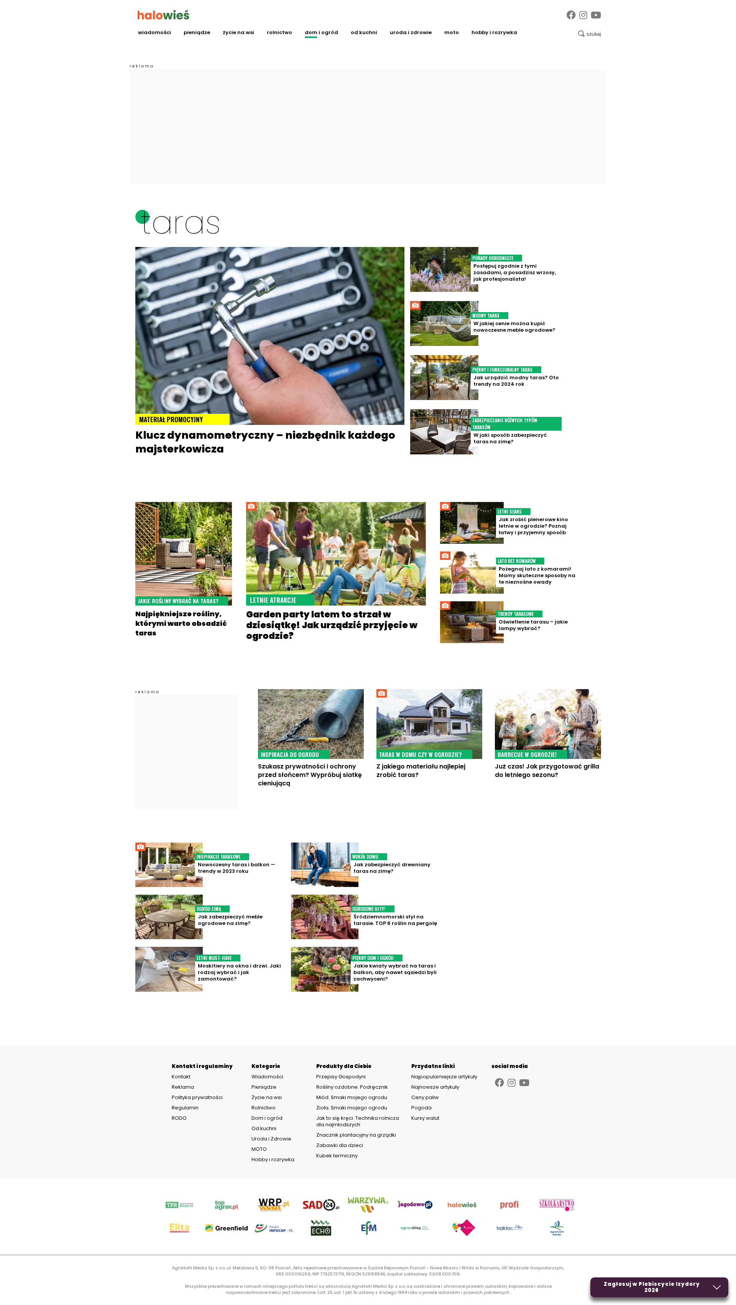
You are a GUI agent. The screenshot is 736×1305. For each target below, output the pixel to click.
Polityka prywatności (197, 1097)
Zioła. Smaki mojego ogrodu (351, 1107)
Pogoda (421, 1107)
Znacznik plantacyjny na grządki (356, 1135)
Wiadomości (154, 32)
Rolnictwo (279, 32)
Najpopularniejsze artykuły (444, 1076)
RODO (179, 1118)
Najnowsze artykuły (435, 1087)
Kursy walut (425, 1118)
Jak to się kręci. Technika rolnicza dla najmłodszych (357, 1121)
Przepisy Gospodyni (341, 1076)
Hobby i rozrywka (494, 32)
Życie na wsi (238, 32)
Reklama (183, 1087)
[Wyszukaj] (589, 33)
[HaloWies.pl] (163, 14)
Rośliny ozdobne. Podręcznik (352, 1087)
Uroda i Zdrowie (411, 32)
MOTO (451, 32)
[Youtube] (596, 15)
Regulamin (185, 1107)
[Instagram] (583, 15)
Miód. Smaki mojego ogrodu (351, 1097)
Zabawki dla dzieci (339, 1145)
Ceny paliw (425, 1097)
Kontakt (181, 1076)
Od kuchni (364, 32)
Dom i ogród (321, 32)
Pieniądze (197, 32)
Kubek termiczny (337, 1155)
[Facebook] (571, 15)
